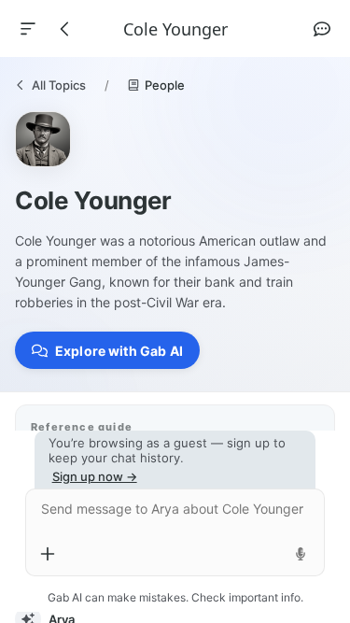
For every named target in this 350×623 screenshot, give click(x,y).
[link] (50, 85)
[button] (107, 350)
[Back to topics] (65, 29)
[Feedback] (322, 29)
